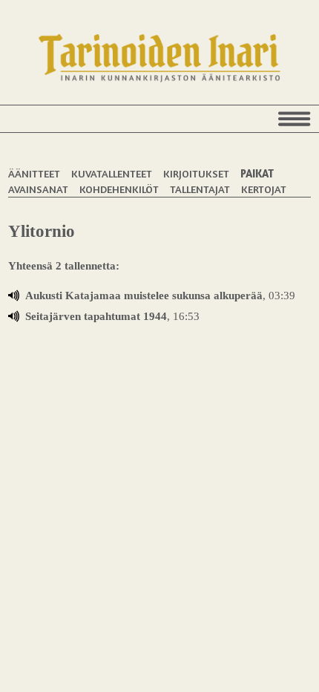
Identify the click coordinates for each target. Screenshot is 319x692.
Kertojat (263, 189)
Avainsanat (38, 189)
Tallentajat (200, 189)
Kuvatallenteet (111, 173)
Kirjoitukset (196, 173)
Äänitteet (34, 173)
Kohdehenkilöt (119, 189)
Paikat (257, 173)
